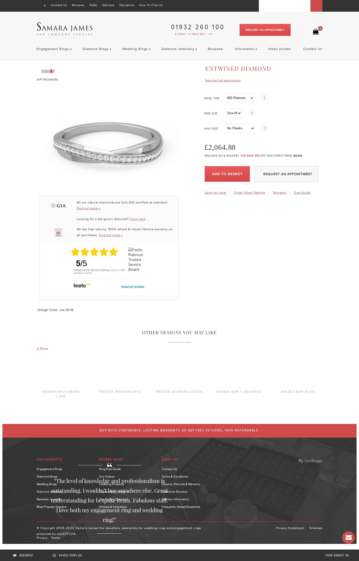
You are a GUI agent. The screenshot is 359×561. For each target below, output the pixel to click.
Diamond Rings (47, 476)
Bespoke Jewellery (49, 499)
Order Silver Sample (249, 192)
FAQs (93, 5)
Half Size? (211, 128)
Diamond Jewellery (50, 491)
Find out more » (89, 208)
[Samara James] (64, 29)
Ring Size (211, 113)
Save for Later (215, 192)
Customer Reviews (174, 491)
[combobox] (284, 6)
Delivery (108, 5)
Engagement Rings (49, 469)
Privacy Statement (290, 528)
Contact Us (59, 5)
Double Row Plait (298, 391)
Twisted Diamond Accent (179, 391)
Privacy (42, 538)
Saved (70, 555)
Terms (55, 538)
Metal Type (212, 98)
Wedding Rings (47, 484)
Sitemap (315, 528)
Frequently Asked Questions (181, 507)
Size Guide (302, 192)
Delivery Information (175, 499)
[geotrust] (310, 461)
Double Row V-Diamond (238, 391)
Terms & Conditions (175, 476)
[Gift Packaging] (48, 70)
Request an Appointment (265, 29)
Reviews (78, 5)
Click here (138, 219)
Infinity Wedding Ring (120, 391)
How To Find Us (151, 5)
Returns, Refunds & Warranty (181, 484)
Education (126, 5)
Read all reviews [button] (132, 287)
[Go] (316, 6)
